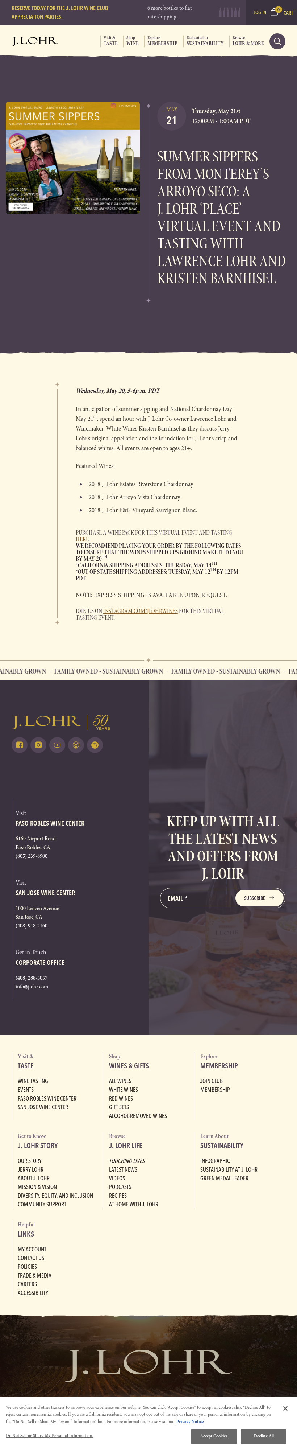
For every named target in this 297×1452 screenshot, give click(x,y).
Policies (27, 1266)
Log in (260, 12)
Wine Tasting (33, 1081)
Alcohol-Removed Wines (138, 1115)
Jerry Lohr (30, 1169)
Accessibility (33, 1292)
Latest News (123, 1169)
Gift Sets (119, 1107)
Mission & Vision (37, 1186)
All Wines (120, 1081)
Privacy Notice (190, 1421)
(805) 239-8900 (31, 856)
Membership (215, 1089)
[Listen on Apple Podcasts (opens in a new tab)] (76, 745)
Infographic (215, 1160)
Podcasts (120, 1186)
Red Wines (121, 1098)
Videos (117, 1178)
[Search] (277, 41)
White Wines (123, 1089)
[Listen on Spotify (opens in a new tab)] (95, 745)
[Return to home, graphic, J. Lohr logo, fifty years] (35, 41)
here (82, 539)
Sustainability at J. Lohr (229, 1169)
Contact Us (31, 1258)
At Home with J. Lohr (133, 1204)
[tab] (108, 41)
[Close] (285, 1408)
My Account (32, 1249)
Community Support (42, 1204)
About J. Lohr (34, 1178)
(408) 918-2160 (31, 926)
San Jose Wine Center (43, 1107)
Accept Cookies (214, 1436)
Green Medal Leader (224, 1178)
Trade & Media (34, 1275)
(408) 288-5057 (31, 978)
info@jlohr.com (32, 987)
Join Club (211, 1081)
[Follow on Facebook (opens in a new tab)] (20, 745)
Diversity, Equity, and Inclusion (55, 1195)
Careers (27, 1284)
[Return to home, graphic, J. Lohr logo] (74, 722)
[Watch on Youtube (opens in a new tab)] (57, 745)
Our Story (30, 1160)
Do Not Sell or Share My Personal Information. (49, 1435)
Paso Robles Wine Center (47, 1098)
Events (26, 1089)
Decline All (264, 1436)
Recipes (118, 1195)
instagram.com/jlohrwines (140, 611)
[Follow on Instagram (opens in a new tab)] (38, 745)
